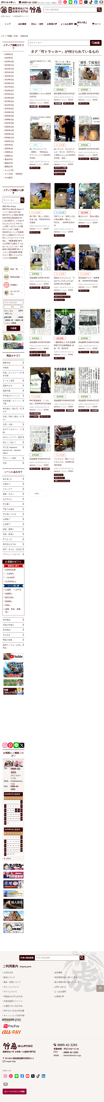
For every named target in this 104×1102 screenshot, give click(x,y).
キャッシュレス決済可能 (14, 1015)
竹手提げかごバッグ (11, 396)
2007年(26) (9, 123)
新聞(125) (9, 166)
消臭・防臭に (8, 534)
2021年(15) (9, 72)
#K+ (19, 212)
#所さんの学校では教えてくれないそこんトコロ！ (12, 244)
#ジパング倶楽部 (16, 232)
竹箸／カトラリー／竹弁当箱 (12, 374)
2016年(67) (9, 90)
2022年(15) (9, 69)
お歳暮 (8, 590)
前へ (37, 494)
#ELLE (13, 209)
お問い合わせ (60, 987)
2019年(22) (9, 79)
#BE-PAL (6, 206)
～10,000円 (10, 577)
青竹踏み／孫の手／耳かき (12, 410)
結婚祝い (9, 593)
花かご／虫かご (9, 442)
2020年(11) (9, 76)
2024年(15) (9, 61)
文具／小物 (7, 424)
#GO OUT (13, 212)
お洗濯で (6, 524)
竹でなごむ (7, 539)
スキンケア (7, 489)
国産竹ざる (7, 386)
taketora (33, 103)
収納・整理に (8, 529)
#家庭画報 (13, 241)
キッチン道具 (8, 381)
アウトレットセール (11, 554)
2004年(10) (9, 134)
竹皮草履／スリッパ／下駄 (12, 402)
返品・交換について (12, 982)
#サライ (5, 229)
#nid (4, 218)
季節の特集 (7, 640)
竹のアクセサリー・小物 (12, 430)
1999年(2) (9, 152)
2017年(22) (9, 87)
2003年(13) (9, 137)
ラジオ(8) (9, 174)
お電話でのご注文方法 (13, 1006)
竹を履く (6, 504)
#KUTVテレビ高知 (10, 215)
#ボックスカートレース (12, 238)
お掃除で (6, 519)
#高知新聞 (13, 258)
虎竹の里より (82, 24)
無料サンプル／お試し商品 (12, 646)
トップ (7, 24)
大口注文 (6, 635)
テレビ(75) (9, 170)
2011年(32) (9, 108)
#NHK (21, 215)
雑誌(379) (9, 163)
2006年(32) (9, 127)
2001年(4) (9, 145)
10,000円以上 (10, 581)
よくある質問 (67, 24)
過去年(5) (9, 159)
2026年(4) (9, 54)
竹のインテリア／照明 (12, 437)
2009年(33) (9, 116)
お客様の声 (52, 24)
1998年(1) (9, 156)
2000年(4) (9, 148)
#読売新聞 (13, 252)
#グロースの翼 (17, 226)
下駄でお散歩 (8, 509)
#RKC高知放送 (12, 218)
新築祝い (9, 601)
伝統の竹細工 (8, 625)
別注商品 (6, 630)
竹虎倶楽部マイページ (21, 16)
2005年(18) (9, 130)
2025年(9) (9, 58)
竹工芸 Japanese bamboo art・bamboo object (12, 450)
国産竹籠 (6, 391)
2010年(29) (9, 112)
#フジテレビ (18, 235)
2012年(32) (9, 105)
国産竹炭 (6, 363)
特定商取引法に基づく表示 (66, 977)
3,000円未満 (10, 570)
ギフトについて (10, 991)
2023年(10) (9, 65)
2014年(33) (9, 98)
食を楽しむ (7, 479)
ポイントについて (11, 987)
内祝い (8, 605)
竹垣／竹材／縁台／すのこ (12, 417)
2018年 (95, 348)
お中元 (18, 590)
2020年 (70, 232)
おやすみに (7, 499)
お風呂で (6, 484)
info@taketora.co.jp (72, 1055)
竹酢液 (5, 368)
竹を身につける (9, 514)
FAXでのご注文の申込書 (14, 1011)
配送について (9, 977)
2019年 (95, 287)
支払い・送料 (37, 24)
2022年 (46, 103)
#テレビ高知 (7, 235)
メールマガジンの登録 (15, 1091)
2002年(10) (9, 141)
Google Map (10, 1061)
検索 (14, 328)
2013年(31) (9, 101)
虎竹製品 (6, 620)
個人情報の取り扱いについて (67, 982)
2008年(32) (9, 119)
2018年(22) (9, 83)
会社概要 (22, 24)
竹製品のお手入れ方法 (13, 996)
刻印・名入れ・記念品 (12, 549)
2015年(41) (9, 94)
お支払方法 (8, 972)
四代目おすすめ (9, 544)
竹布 (5, 463)
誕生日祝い (10, 597)
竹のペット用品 (9, 458)
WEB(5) (19, 174)
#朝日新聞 (11, 249)
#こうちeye (17, 221)
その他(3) (9, 177)
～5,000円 (9, 574)
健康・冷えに (8, 494)
